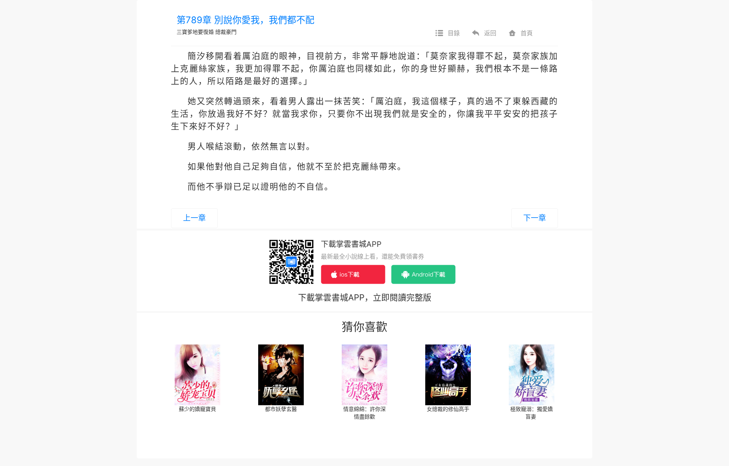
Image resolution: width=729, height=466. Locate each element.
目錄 (454, 33)
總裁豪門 (226, 31)
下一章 (534, 218)
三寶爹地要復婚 (195, 31)
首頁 (527, 33)
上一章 (194, 218)
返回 (490, 33)
